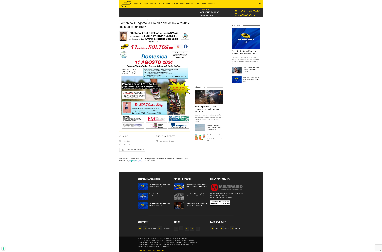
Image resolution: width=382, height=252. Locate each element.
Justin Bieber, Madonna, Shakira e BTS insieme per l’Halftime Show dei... (196, 196)
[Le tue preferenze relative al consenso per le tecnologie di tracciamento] (3, 248)
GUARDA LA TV (246, 14)
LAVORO (203, 4)
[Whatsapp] (145, 228)
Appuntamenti (163, 141)
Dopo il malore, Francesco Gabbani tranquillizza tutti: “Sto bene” (251, 69)
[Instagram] (181, 228)
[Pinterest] (187, 229)
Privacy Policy (141, 250)
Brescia (171, 141)
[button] (260, 4)
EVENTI (161, 4)
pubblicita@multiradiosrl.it (223, 197)
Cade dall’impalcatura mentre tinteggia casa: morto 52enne (214, 127)
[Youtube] (198, 229)
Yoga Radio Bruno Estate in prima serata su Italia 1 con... (245, 52)
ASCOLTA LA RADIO (249, 10)
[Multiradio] (226, 191)
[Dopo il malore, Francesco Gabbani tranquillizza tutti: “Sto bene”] (237, 70)
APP (197, 4)
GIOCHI (182, 4)
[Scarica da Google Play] (222, 228)
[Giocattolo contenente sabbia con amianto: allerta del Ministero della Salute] (200, 137)
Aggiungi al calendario (133, 150)
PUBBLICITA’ (211, 4)
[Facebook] (176, 229)
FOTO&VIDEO (190, 4)
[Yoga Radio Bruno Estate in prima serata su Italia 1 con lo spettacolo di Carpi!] (246, 38)
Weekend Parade (209, 12)
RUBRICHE (175, 4)
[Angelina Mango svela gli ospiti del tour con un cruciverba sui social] (179, 205)
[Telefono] (160, 228)
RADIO (136, 4)
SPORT (168, 4)
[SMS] (140, 228)
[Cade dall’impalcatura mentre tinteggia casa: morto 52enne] (200, 127)
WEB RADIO (154, 4)
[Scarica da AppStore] (212, 228)
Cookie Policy (151, 250)
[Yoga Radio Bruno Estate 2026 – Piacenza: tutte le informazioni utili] (179, 186)
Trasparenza (160, 250)
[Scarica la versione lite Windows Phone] (232, 228)
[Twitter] (192, 229)
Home (121, 20)
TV (141, 4)
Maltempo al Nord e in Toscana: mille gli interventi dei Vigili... (208, 109)
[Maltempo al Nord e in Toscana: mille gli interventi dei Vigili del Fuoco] (209, 97)
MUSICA (146, 4)
